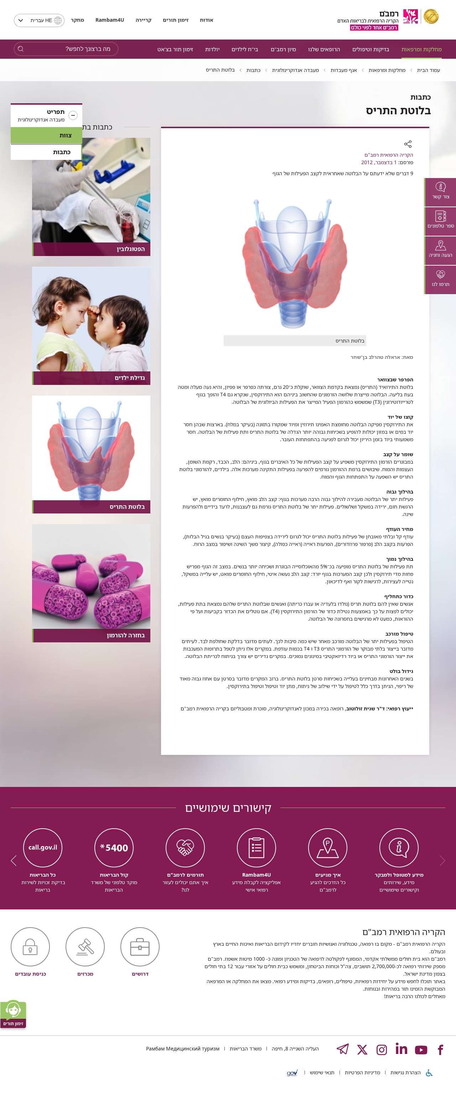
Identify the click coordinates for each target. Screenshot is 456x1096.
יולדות (212, 49)
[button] (46, 116)
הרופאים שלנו (324, 49)
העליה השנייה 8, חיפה (294, 1048)
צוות (65, 135)
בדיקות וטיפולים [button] (370, 49)
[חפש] (20, 49)
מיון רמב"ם (283, 49)
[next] (16, 861)
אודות (206, 19)
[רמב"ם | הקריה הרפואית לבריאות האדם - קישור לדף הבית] (388, 19)
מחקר (77, 19)
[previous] (440, 861)
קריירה (143, 19)
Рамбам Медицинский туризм (182, 1048)
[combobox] (39, 20)
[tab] (440, 192)
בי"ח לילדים (245, 49)
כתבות (62, 152)
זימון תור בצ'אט (175, 49)
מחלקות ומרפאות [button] (421, 49)
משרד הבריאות (244, 1048)
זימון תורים (175, 19)
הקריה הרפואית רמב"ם (388, 154)
